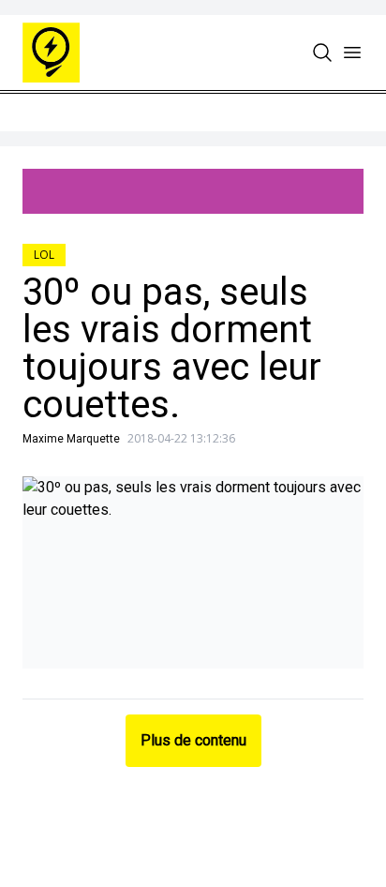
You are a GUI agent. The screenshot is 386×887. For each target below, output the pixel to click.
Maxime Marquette (71, 438)
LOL (44, 255)
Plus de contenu (193, 740)
